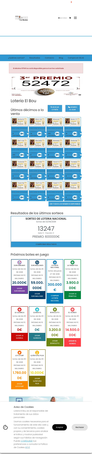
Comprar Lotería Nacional (55, 298)
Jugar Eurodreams (19, 289)
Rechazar (80, 427)
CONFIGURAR (27, 440)
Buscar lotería (55, 108)
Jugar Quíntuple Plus (37, 381)
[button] (14, 88)
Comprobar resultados (46, 244)
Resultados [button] (34, 57)
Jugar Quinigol (37, 336)
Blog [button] (61, 57)
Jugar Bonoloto (54, 342)
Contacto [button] (49, 57)
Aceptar (59, 427)
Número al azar (73, 108)
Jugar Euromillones (37, 295)
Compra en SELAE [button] (76, 57)
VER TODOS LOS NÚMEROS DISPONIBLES (65, 204)
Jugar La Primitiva (72, 295)
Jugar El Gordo (72, 342)
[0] (71, 18)
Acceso (63, 18)
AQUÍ (27, 447)
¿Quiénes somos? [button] (16, 57)
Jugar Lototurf (19, 385)
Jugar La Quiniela (19, 336)
